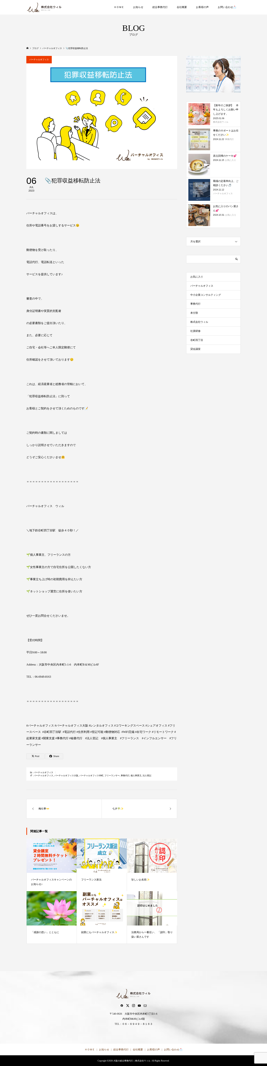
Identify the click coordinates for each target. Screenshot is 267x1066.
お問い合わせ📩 (227, 7)
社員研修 (195, 331)
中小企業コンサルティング (205, 295)
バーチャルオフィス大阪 (66, 775)
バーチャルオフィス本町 (91, 775)
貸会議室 (195, 349)
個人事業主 (136, 775)
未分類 (194, 313)
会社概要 (182, 7)
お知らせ (138, 7)
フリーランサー (112, 775)
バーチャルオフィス (39, 59)
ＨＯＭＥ (119, 7)
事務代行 (125, 775)
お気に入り (196, 276)
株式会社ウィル (199, 322)
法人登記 (147, 775)
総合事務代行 (160, 7)
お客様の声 (202, 7)
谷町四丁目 (196, 340)
